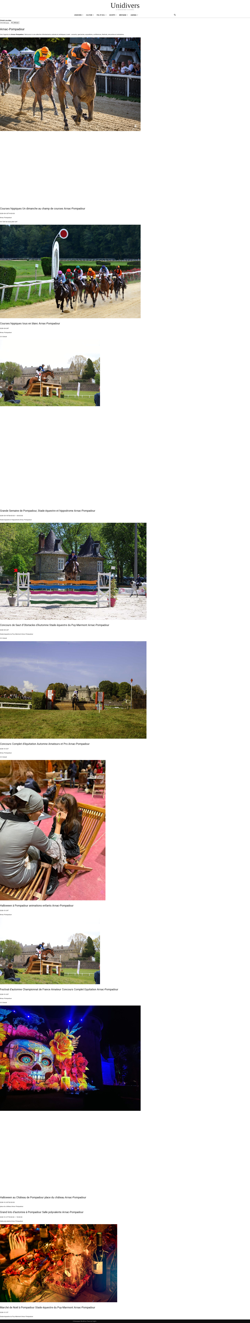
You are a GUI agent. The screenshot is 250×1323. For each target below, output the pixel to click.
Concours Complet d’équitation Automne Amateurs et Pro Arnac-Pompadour (45, 743)
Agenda (133, 15)
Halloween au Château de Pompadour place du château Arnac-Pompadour (43, 1197)
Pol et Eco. (101, 15)
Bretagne (122, 15)
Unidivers (78, 15)
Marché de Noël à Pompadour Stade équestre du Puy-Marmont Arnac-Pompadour (47, 1307)
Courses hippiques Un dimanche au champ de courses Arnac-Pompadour (42, 208)
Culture (89, 15)
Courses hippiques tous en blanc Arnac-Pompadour (30, 323)
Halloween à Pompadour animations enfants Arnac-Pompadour (37, 905)
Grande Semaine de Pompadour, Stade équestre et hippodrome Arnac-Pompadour (47, 510)
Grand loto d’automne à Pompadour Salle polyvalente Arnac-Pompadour (41, 1212)
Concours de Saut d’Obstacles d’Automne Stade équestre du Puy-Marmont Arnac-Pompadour (54, 625)
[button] (174, 15)
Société (112, 15)
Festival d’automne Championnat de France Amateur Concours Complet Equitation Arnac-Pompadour (59, 989)
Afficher (16, 22)
